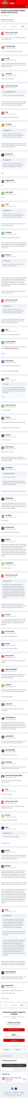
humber (7, 643)
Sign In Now (14, 1040)
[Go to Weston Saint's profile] (2, 656)
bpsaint (7, 539)
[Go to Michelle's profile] (2, 866)
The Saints (12, 21)
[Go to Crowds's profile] (2, 615)
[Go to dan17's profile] (2, 379)
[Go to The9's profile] (2, 205)
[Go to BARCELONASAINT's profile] (2, 670)
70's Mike (8, 124)
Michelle (7, 865)
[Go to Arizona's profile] (2, 418)
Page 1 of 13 (14, 26)
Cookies (22, 1092)
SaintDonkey (9, 498)
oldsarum (8, 255)
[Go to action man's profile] (2, 704)
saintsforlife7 (9, 736)
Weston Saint (9, 655)
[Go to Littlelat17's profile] (2, 685)
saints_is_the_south (7, 19)
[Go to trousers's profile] (2, 435)
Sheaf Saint (10, 1079)
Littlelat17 (8, 684)
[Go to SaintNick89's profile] (2, 563)
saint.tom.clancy (10, 405)
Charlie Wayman (10, 717)
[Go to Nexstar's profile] (2, 816)
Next (22, 26)
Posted (10, 34)
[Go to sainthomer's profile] (2, 74)
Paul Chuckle (9, 360)
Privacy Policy (7, 1092)
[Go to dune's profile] (2, 790)
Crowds (7, 614)
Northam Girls (9, 527)
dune (6, 789)
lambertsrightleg (10, 972)
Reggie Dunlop (9, 180)
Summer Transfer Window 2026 (13, 1077)
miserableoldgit (10, 750)
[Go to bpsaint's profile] (2, 540)
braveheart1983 (10, 341)
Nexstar (7, 815)
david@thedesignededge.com (11, 348)
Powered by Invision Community (14, 1095)
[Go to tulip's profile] (2, 113)
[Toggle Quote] (3, 91)
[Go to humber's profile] (2, 644)
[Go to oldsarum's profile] (2, 255)
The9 (7, 204)
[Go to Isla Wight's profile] (2, 516)
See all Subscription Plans (20, 1069)
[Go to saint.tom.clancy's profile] (2, 406)
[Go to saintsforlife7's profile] (2, 737)
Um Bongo (8, 232)
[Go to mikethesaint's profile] (2, 986)
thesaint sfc (9, 154)
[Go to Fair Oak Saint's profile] (2, 632)
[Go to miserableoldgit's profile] (2, 750)
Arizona (7, 417)
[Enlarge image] (17, 371)
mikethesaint (9, 985)
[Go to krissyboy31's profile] (2, 468)
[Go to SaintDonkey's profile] (2, 499)
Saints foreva (9, 447)
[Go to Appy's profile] (2, 330)
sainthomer (8, 73)
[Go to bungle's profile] (2, 59)
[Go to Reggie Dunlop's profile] (2, 181)
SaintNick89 (9, 563)
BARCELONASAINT (11, 669)
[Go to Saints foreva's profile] (2, 447)
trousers (8, 435)
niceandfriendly (10, 46)
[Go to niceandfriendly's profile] (2, 47)
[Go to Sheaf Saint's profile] (3, 1078)
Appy (7, 329)
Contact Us (15, 1092)
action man (8, 704)
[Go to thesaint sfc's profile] (2, 154)
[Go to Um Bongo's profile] (2, 233)
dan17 (7, 378)
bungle (7, 58)
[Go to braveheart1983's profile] (2, 342)
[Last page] (26, 26)
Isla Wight (8, 515)
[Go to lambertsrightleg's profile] (2, 972)
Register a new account (14, 1029)
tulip (6, 112)
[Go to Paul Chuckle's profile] (2, 361)
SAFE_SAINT (9, 192)
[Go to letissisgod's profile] (2, 762)
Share (7, 1049)
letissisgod (8, 762)
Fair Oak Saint (9, 631)
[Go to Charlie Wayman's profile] (2, 718)
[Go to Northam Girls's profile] (2, 528)
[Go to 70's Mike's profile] (2, 125)
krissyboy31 (9, 467)
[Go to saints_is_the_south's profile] (2, 33)
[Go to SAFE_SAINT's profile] (2, 193)
